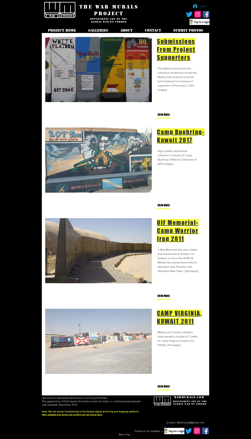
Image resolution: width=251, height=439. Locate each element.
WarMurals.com (189, 397)
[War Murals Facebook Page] (206, 14)
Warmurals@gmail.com (190, 422)
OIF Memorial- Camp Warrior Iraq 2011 (178, 230)
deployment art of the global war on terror (108, 20)
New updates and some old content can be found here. (72, 414)
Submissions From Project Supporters (176, 49)
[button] (169, 205)
